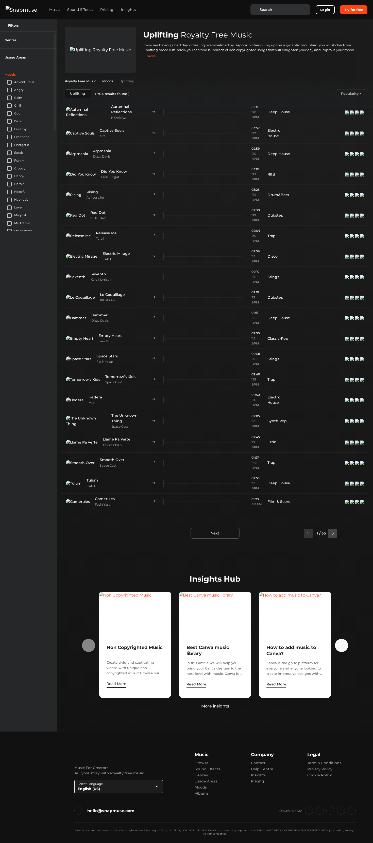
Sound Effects (80, 9)
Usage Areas (206, 781)
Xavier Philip (112, 445)
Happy (19, 176)
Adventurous (24, 82)
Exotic (19, 153)
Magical (20, 215)
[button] (50, 40)
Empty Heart (110, 335)
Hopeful (20, 192)
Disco (272, 256)
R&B (271, 174)
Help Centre (262, 769)
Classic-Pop (277, 338)
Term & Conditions (324, 763)
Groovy (19, 168)
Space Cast (113, 382)
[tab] (29, 40)
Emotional (22, 137)
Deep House (278, 112)
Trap (271, 236)
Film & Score (279, 501)
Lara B (103, 341)
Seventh (98, 274)
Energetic (21, 145)
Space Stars (107, 356)
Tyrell (100, 238)
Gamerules (105, 498)
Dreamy (20, 129)
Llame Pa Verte (116, 439)
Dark (18, 121)
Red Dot (98, 212)
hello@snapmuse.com (110, 810)
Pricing (106, 9)
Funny (19, 160)
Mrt (102, 136)
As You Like (95, 197)
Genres (201, 775)
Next (215, 533)
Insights (128, 9)
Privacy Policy (319, 769)
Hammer (99, 315)
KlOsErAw (119, 118)
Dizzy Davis (101, 156)
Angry (19, 90)
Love (18, 207)
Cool (17, 113)
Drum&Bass (278, 195)
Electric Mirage (116, 253)
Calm (18, 98)
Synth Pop (277, 421)
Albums (202, 793)
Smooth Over (112, 459)
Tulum (92, 480)
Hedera (95, 397)
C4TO (107, 259)
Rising (92, 192)
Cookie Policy (319, 775)
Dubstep (275, 215)
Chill (17, 105)
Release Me (106, 233)
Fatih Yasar (104, 361)
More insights (215, 706)
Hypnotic (21, 199)
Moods (201, 787)
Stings (273, 277)
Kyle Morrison (101, 279)
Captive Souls (112, 130)
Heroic (19, 184)
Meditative (22, 223)
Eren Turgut (110, 177)
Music (54, 9)
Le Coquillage (112, 294)
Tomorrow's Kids (120, 376)
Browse (202, 763)
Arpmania (102, 151)
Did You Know (114, 171)
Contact (258, 763)
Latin (272, 442)
